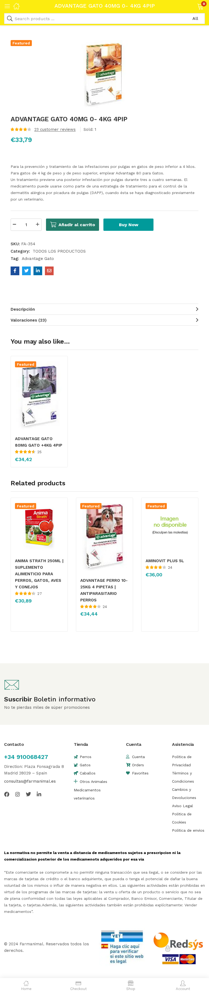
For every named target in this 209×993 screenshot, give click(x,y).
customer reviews (55, 129)
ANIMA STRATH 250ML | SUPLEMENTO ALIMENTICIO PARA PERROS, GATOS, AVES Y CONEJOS (39, 573)
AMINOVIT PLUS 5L (165, 560)
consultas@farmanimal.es (30, 781)
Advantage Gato (38, 258)
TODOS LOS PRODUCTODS (59, 251)
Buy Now (128, 224)
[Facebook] (6, 794)
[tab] (104, 309)
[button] (193, 6)
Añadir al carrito (77, 224)
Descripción (23, 309)
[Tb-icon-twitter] (28, 794)
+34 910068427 (26, 756)
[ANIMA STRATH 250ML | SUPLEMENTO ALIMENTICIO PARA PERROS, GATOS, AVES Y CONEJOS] (39, 527)
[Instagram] (17, 794)
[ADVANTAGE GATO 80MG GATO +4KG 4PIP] (39, 395)
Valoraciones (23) (29, 320)
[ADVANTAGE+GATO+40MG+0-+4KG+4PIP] (26, 271)
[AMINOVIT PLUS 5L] (170, 527)
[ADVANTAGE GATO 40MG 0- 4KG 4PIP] (15, 271)
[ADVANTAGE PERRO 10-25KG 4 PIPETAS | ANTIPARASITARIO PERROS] (104, 537)
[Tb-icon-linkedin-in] (39, 794)
